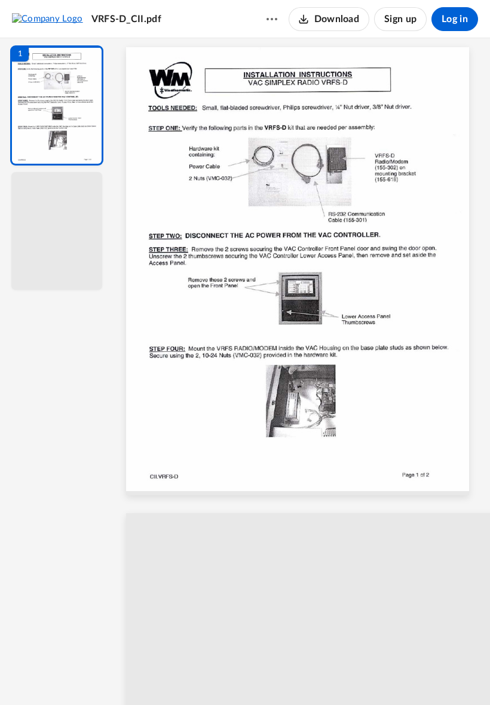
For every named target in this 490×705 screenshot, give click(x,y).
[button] (57, 105)
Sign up (400, 19)
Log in (455, 19)
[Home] (47, 18)
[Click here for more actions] (272, 19)
